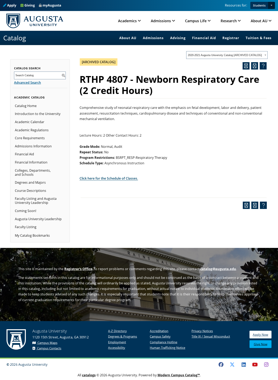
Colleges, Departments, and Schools (33, 172)
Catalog (14, 37)
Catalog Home (26, 106)
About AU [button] (259, 20)
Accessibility (116, 348)
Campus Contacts (48, 348)
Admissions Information (33, 146)
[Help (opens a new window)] (263, 66)
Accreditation (159, 331)
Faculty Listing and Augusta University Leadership (36, 200)
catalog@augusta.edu (218, 269)
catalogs (89, 375)
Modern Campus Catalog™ (179, 375)
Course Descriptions (30, 190)
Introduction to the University (37, 114)
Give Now (260, 344)
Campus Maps (47, 343)
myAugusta (52, 5)
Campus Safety (160, 336)
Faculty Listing (25, 227)
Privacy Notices (202, 331)
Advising (178, 38)
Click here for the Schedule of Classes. (109, 178)
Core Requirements (30, 138)
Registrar (230, 38)
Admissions (153, 38)
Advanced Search (27, 82)
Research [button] (229, 20)
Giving (29, 5)
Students (259, 5)
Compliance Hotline (163, 342)
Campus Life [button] (196, 20)
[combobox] (227, 55)
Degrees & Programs (122, 336)
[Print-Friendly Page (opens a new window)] (254, 66)
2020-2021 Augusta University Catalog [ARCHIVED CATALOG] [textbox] (225, 55)
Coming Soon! (25, 211)
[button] (271, 5)
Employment (117, 342)
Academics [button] (127, 20)
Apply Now (260, 334)
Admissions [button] (161, 20)
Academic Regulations (32, 130)
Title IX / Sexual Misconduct (211, 336)
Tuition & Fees (258, 38)
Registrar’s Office (78, 269)
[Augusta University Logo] (34, 21)
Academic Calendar (29, 122)
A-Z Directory (117, 331)
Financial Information (31, 162)
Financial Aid (204, 38)
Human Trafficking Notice (167, 348)
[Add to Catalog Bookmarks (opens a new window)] (246, 66)
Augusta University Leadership (38, 219)
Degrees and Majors (30, 182)
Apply (11, 5)
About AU (127, 38)
